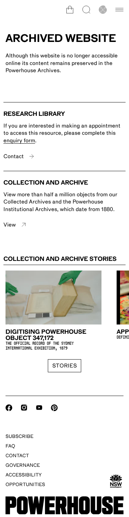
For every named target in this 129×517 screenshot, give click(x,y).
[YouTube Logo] (39, 407)
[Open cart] (70, 9)
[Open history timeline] (103, 9)
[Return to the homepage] (64, 505)
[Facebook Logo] (9, 407)
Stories (64, 365)
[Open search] (86, 9)
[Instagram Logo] (24, 407)
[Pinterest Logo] (54, 407)
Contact (13, 156)
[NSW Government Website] (116, 481)
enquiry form (19, 140)
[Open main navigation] (119, 9)
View (9, 225)
